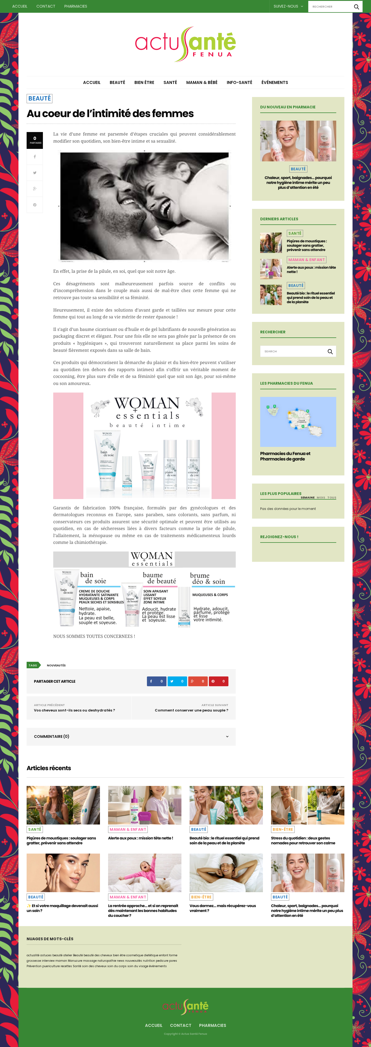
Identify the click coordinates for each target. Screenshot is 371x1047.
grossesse (34, 961)
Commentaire (52, 736)
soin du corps (117, 966)
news (120, 961)
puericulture (51, 966)
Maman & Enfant (306, 259)
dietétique (151, 955)
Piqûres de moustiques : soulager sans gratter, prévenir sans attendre (307, 245)
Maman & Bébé (202, 82)
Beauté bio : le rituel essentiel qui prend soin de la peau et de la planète (311, 298)
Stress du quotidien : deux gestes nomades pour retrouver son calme (303, 840)
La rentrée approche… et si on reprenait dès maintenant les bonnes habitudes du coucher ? (143, 910)
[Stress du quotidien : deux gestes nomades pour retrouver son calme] (307, 805)
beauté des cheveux (98, 955)
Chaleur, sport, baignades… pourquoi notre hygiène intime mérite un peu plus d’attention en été (298, 182)
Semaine (308, 497)
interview (48, 961)
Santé (170, 82)
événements (158, 966)
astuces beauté (51, 955)
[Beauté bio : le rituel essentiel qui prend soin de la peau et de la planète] (271, 295)
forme (173, 955)
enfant (163, 955)
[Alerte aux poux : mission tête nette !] (271, 269)
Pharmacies (75, 6)
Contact (45, 6)
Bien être (144, 82)
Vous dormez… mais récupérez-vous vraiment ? (223, 908)
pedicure (162, 961)
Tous (331, 497)
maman (61, 961)
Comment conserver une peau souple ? (191, 710)
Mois (321, 497)
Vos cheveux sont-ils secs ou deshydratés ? (74, 710)
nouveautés (56, 665)
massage (90, 961)
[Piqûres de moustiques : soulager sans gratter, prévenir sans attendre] (271, 243)
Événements (275, 82)
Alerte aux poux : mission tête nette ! (311, 269)
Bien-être (283, 829)
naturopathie (107, 961)
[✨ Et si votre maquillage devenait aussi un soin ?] (63, 873)
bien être (119, 955)
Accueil (19, 6)
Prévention (34, 966)
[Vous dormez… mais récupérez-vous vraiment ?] (226, 873)
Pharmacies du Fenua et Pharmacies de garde (285, 456)
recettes (66, 966)
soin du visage (137, 966)
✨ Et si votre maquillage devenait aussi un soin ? (62, 908)
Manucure (75, 961)
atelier (67, 955)
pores (173, 961)
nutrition (149, 961)
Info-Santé (239, 82)
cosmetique (134, 955)
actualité (33, 955)
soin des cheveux (94, 966)
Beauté (117, 82)
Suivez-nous (286, 6)
